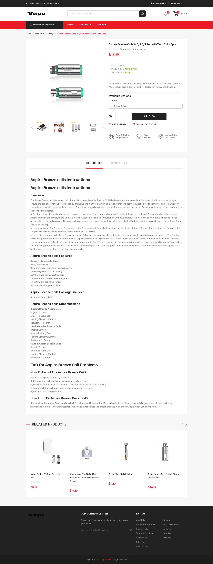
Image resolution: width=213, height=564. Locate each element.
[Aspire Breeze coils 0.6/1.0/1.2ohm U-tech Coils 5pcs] (42, 127)
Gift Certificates (171, 524)
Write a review (139, 49)
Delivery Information (145, 524)
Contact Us (141, 538)
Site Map (140, 542)
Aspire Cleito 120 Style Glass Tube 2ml (46, 476)
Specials (167, 533)
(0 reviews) (125, 49)
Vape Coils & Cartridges (45, 34)
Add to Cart (150, 116)
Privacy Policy (142, 529)
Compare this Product (146, 124)
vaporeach (106, 559)
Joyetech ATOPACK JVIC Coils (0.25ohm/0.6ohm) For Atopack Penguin (85, 477)
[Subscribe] (129, 530)
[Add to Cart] (62, 485)
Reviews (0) (119, 163)
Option (113, 100)
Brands (166, 520)
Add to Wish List (119, 124)
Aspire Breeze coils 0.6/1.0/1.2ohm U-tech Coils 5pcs (82, 34)
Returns (167, 538)
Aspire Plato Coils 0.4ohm (120, 474)
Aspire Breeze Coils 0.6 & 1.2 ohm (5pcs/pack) (163, 476)
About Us (140, 520)
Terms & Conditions (145, 533)
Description (94, 163)
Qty (110, 116)
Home (28, 34)
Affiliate (167, 529)
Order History (142, 546)
